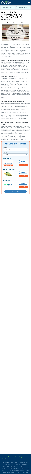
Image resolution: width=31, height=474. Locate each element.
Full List (15, 191)
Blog (20, 457)
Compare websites (8, 7)
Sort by (5, 152)
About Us (4, 459)
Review (23, 161)
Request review (23, 7)
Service (5, 147)
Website (23, 164)
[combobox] (15, 149)
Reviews (4, 457)
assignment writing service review (17, 108)
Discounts (11, 457)
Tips (16, 457)
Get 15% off (8, 165)
